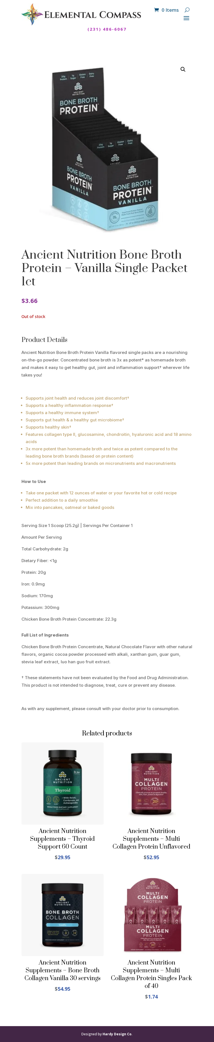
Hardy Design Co (117, 1034)
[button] (183, 69)
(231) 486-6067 (107, 29)
